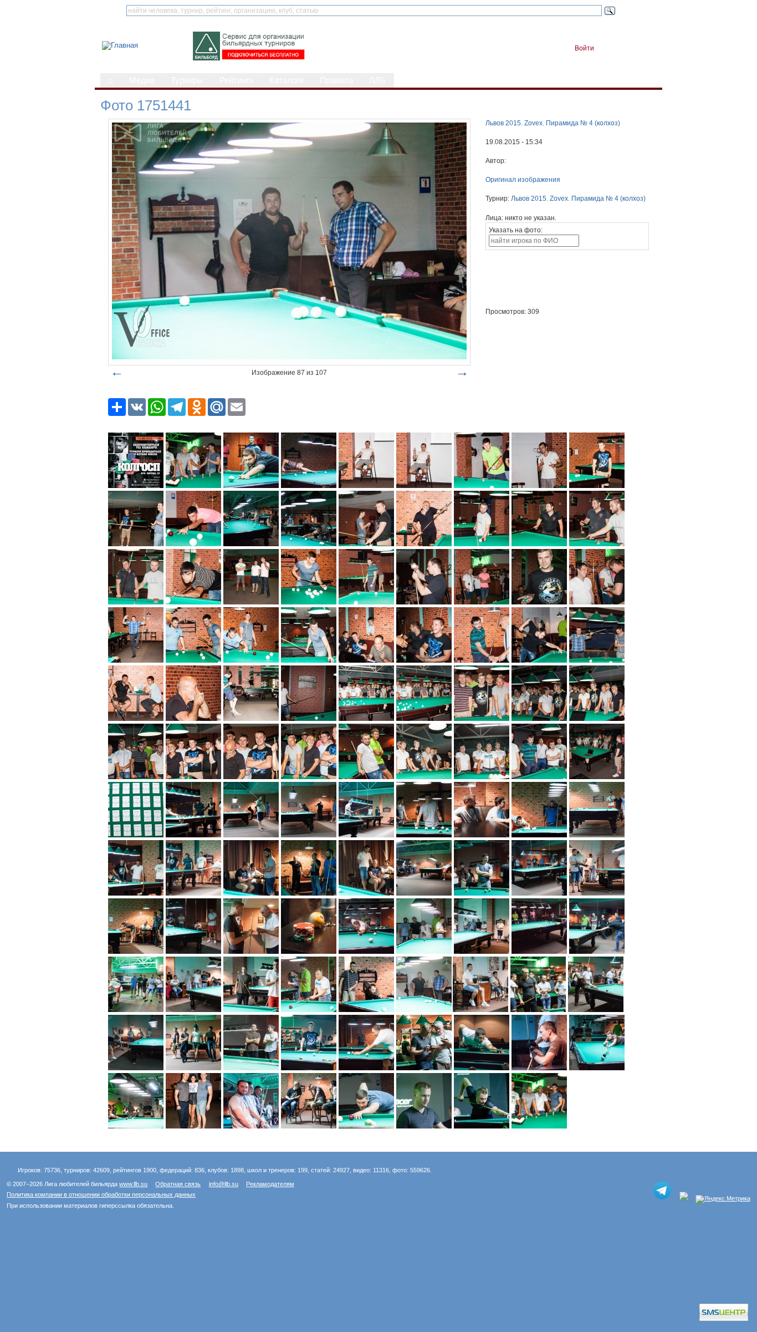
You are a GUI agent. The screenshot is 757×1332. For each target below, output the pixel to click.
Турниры (187, 80)
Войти (584, 48)
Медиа (142, 80)
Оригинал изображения (522, 180)
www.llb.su (133, 1184)
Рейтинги (236, 80)
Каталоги (286, 80)
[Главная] (120, 45)
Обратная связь (178, 1184)
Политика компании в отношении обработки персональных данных (101, 1194)
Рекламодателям (270, 1184)
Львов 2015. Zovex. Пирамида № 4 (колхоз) (552, 123)
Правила (336, 80)
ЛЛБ (377, 80)
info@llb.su (223, 1184)
